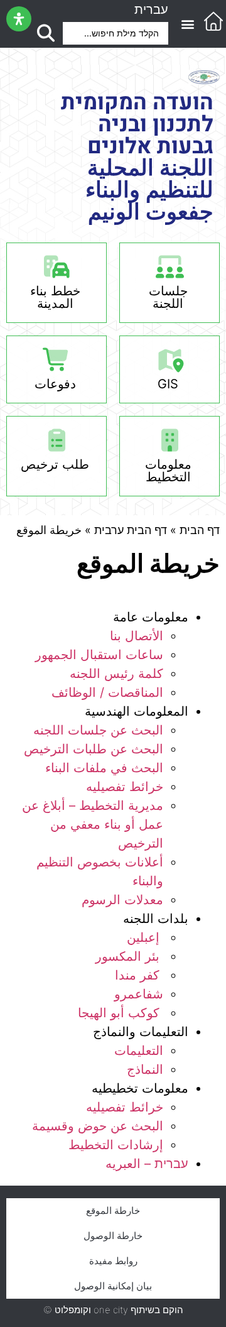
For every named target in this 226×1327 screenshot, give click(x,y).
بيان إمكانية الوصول (113, 1286)
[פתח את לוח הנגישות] (18, 18)
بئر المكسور (129, 956)
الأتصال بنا (136, 635)
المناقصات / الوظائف (107, 692)
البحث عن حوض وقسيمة (97, 1125)
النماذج (145, 1069)
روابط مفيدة (113, 1261)
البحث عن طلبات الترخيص (93, 748)
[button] (187, 24)
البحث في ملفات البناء (104, 767)
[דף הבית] (213, 21)
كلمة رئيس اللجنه (116, 673)
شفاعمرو (138, 994)
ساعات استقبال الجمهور (99, 654)
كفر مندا (139, 975)
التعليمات (138, 1050)
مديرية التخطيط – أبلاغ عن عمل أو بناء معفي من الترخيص (92, 824)
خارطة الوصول (113, 1236)
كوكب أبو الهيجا (120, 1012)
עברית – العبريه (146, 1163)
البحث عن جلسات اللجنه (98, 730)
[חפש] (45, 33)
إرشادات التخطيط (115, 1144)
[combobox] (115, 33)
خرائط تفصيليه (124, 786)
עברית (151, 9)
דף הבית (200, 530)
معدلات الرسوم (122, 899)
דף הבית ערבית (130, 530)
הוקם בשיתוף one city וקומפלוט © (113, 1310)
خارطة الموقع (113, 1210)
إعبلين (143, 937)
